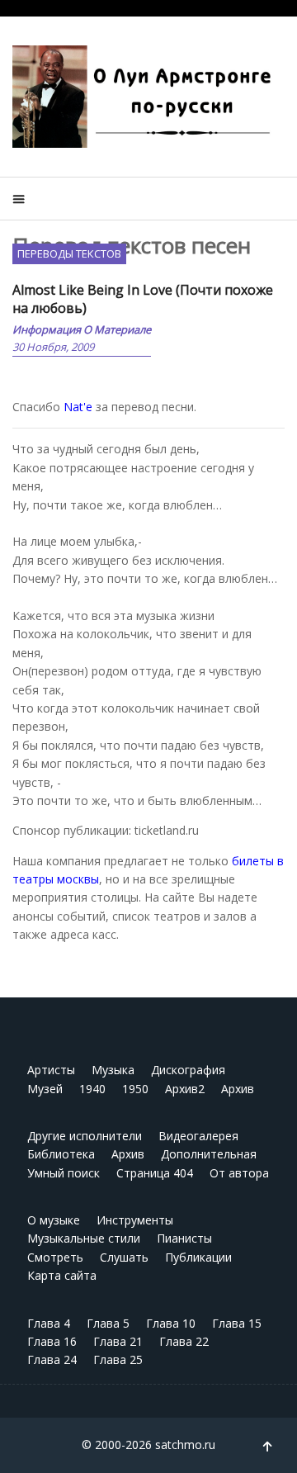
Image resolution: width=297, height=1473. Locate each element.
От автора (239, 1173)
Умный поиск (63, 1173)
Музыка (113, 1070)
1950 (135, 1088)
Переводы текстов (69, 253)
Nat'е (78, 406)
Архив (237, 1088)
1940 (92, 1088)
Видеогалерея (198, 1136)
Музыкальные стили (83, 1238)
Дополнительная (209, 1154)
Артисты (51, 1070)
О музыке (53, 1220)
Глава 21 (118, 1341)
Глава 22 (184, 1341)
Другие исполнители (84, 1136)
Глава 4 (48, 1323)
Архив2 (185, 1088)
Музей (45, 1088)
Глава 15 (237, 1323)
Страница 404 (154, 1173)
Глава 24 (52, 1359)
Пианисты (184, 1238)
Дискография (188, 1070)
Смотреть (55, 1257)
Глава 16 (52, 1341)
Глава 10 (171, 1323)
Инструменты (135, 1220)
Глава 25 (118, 1359)
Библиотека (61, 1154)
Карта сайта (62, 1275)
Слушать (124, 1257)
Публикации (198, 1257)
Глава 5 (108, 1323)
